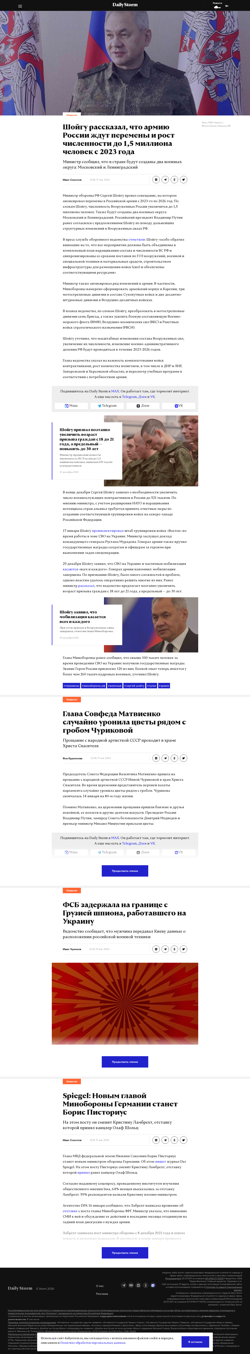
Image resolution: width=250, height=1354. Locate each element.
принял (83, 1173)
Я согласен (195, 1341)
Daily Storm (125, 5)
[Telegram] (123, 1285)
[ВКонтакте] (138, 1285)
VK (152, 397)
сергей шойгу (134, 685)
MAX (115, 391)
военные (115, 685)
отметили (136, 240)
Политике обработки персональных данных (93, 1343)
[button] (20, 7)
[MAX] (153, 1285)
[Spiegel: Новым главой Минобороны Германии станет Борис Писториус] (156, 1140)
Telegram (129, 397)
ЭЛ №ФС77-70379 (214, 1278)
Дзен (142, 397)
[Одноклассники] (145, 1285)
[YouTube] (131, 1285)
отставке (70, 1211)
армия (164, 685)
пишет (160, 1162)
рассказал (86, 586)
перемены (71, 685)
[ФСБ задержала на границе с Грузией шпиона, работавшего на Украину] (156, 949)
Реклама (102, 1293)
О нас (100, 1285)
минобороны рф (93, 685)
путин (151, 685)
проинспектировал (108, 531)
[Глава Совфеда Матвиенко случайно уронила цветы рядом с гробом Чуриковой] (156, 758)
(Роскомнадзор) (173, 1278)
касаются (70, 569)
